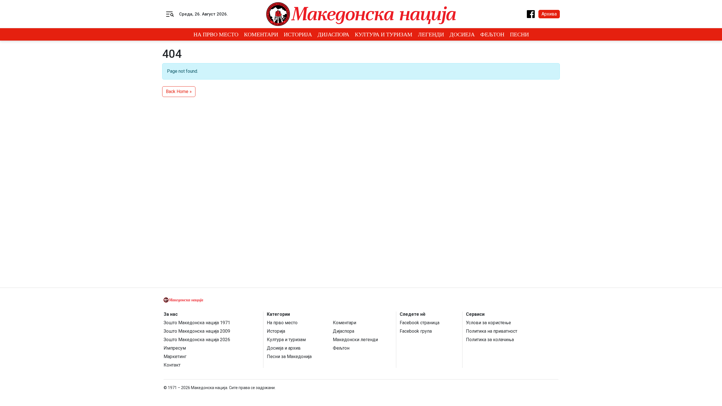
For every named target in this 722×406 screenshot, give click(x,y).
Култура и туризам (383, 34)
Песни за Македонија (289, 356)
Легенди (431, 34)
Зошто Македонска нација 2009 (197, 331)
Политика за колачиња (490, 339)
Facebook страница (419, 322)
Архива (549, 14)
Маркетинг (175, 356)
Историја (298, 34)
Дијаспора (333, 34)
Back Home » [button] (179, 91)
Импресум (175, 348)
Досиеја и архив (284, 348)
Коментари (261, 34)
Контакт (172, 365)
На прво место (215, 34)
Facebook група (416, 331)
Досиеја (462, 34)
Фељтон (492, 34)
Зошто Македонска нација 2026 (197, 339)
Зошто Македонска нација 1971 (197, 322)
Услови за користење (488, 322)
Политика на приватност (491, 331)
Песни (519, 34)
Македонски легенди (355, 339)
